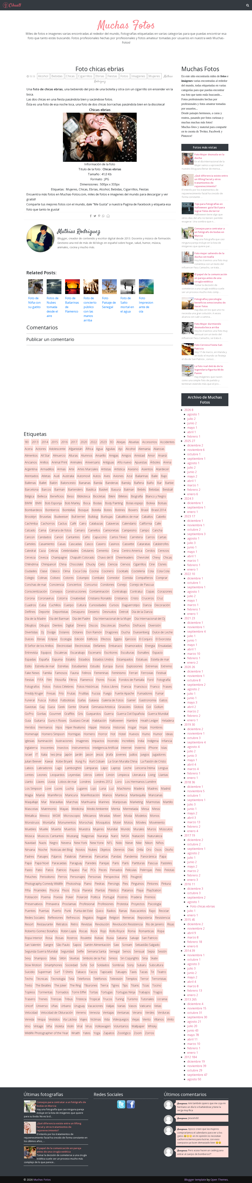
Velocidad (31, 1012)
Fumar (159, 693)
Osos (158, 850)
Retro (74, 924)
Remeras (128, 918)
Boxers (133, 510)
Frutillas (84, 693)
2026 (188, 410)
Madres (152, 788)
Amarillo (100, 455)
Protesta (122, 904)
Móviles (141, 822)
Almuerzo (59, 455)
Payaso (74, 870)
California (145, 523)
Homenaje (31, 734)
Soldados (103, 965)
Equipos (46, 653)
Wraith (75, 1033)
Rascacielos (138, 911)
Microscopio (71, 816)
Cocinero (108, 571)
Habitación (99, 720)
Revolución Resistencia (128, 924)
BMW (28, 503)
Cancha (157, 530)
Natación (138, 836)
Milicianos (89, 816)
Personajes (77, 877)
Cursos (114, 605)
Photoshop (73, 884)
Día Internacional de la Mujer (112, 619)
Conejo (122, 585)
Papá (28, 863)
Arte (71, 469)
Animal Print (59, 462)
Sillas (53, 958)
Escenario (94, 653)
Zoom (138, 1033)
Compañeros (144, 578)
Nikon (149, 843)
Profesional (86, 904)
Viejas (135, 1019)
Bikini (111, 496)
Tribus (69, 999)
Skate (154, 958)
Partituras (138, 863)
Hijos (59, 727)
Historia (105, 727)
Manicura (71, 795)
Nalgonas (87, 836)
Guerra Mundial (158, 714)
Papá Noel (42, 863)
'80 (27, 442)
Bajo (164, 476)
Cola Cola (163, 571)
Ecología (65, 639)
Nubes (92, 850)
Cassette (128, 544)
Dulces (29, 639)
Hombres (156, 727)
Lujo (93, 788)
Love (48, 788)
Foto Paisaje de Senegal (109, 302)
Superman (44, 972)
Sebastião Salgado (147, 945)
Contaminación (99, 591)
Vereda (29, 1019)
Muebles (30, 829)
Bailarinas (141, 476)
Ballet (42, 483)
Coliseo (55, 578)
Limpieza (123, 775)
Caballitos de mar (127, 517)
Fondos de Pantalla (131, 680)
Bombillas (68, 510)
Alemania (144, 449)
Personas (94, 877)
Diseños (124, 625)
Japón (68, 754)
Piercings (114, 884)
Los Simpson (33, 788)
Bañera (139, 483)
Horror (102, 734)
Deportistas (60, 612)
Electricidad (64, 646)
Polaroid (82, 897)
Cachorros (48, 523)
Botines (120, 510)
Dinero (81, 625)
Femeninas (101, 673)
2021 (189, 618)
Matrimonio (48, 809)
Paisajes (42, 856)
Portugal (108, 897)
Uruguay (79, 1006)
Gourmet (55, 714)
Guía (28, 720)
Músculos (165, 829)
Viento (146, 1019)
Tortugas (107, 992)
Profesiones (106, 904)
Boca (86, 503)
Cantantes (73, 537)
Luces (58, 788)
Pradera (136, 897)
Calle (158, 523)
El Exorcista (163, 639)
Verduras (164, 1012)
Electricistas (82, 646)
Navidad (30, 843)
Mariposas (120, 802)
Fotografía (163, 680)
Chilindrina (31, 564)
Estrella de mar (44, 666)
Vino (27, 1026)
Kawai (49, 761)
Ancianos (31, 462)
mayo (192, 428)
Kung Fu (80, 761)
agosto (193, 414)
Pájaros (56, 856)
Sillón (62, 958)
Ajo (120, 449)
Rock (94, 931)
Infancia (166, 741)
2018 (189, 782)
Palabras (70, 856)
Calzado (30, 530)
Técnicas (42, 979)
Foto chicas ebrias (202, 906)
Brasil (144, 510)
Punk (67, 911)
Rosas (59, 938)
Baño (150, 483)
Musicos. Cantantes (50, 836)
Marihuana (88, 802)
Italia (44, 754)
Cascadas (75, 544)
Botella (96, 510)
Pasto (28, 870)
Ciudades (31, 571)
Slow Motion (33, 965)
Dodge (51, 632)
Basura (116, 489)
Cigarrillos (85, 76)
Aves (107, 476)
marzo (193, 485)
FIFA (40, 680)
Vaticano (145, 1006)
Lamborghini (73, 768)
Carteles (30, 544)
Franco (155, 686)
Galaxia (94, 700)
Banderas (111, 483)
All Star (45, 455)
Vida (107, 1019)
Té (152, 972)
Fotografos (32, 686)
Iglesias (29, 741)
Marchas (72, 802)
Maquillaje (31, 802)
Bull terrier (78, 517)
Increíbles (128, 741)
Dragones (111, 632)
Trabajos (144, 992)
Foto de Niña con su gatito (34, 302)
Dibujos (44, 625)
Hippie (92, 727)
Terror (144, 979)
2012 (190, 1057)
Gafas (82, 700)
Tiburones (90, 985)
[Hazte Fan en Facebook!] (130, 1104)
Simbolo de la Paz (94, 958)
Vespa (41, 1019)
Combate (98, 578)
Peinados (116, 870)
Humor (157, 734)
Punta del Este (83, 911)
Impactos (98, 741)
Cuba (42, 605)
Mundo (125, 829)
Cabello (161, 517)
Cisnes (162, 564)
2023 (103, 442)
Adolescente (57, 449)
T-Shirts (68, 972)
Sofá (84, 965)
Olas (131, 850)
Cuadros (30, 605)
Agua (99, 449)
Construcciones (76, 591)
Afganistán (75, 449)
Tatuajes (121, 972)
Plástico (113, 890)
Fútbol (53, 700)
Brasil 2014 (158, 510)
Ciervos (125, 564)
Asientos (147, 469)
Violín (70, 1026)
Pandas (116, 856)
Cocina (94, 571)
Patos (49, 870)
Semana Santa (96, 951)
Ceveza (43, 557)
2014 (45, 442)
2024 (188, 498)
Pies (125, 884)
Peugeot (136, 877)
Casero (101, 544)
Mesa (145, 809)
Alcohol (43, 76)
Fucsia (96, 693)
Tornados (62, 992)
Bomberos (52, 510)
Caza (42, 551)
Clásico (55, 571)
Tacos (93, 972)
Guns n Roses (57, 720)
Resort (29, 924)
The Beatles (43, 985)
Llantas (163, 775)
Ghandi (83, 707)
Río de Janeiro (155, 924)
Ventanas (123, 1012)
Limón (110, 775)
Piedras (100, 884)
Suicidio (30, 972)
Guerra (108, 714)
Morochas (86, 822)
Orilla (140, 850)
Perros (62, 877)
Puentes (30, 911)
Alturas (73, 455)
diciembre (195, 445)
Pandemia (130, 856)
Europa (108, 666)
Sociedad (71, 965)
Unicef (29, 1006)
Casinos (114, 544)
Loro (118, 782)
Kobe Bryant (64, 761)
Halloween (116, 720)
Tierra (104, 985)
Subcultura (156, 965)
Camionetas (111, 530)
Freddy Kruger (34, 693)
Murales (138, 829)
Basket (103, 489)
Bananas (85, 483)
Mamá (40, 795)
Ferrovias (147, 673)
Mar (44, 802)
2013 (35, 442)
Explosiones (134, 666)
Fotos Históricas (88, 686)
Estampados (125, 659)
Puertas (44, 911)
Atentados (31, 476)
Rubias (98, 938)
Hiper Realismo (75, 727)
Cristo (135, 598)
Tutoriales (147, 999)
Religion (114, 918)
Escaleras (60, 653)
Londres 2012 (103, 782)
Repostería (144, 918)
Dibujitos (30, 625)
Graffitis (69, 714)
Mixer (117, 816)
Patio (39, 870)
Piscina (54, 890)
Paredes (90, 863)
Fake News (32, 673)
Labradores (44, 768)
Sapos (77, 945)
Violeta (59, 1026)
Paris (115, 863)
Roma (131, 931)
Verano (137, 1012)
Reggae (101, 918)
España (44, 659)
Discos (93, 625)
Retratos (62, 924)
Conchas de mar (35, 585)
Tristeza (81, 999)
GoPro (29, 714)
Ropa (160, 931)
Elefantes (99, 646)
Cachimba (31, 523)
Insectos (62, 748)
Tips (125, 985)
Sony (130, 965)
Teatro (161, 972)
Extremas (152, 666)
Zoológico (124, 1033)
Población (31, 897)
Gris (80, 714)
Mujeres (155, 76)
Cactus (62, 523)
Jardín (78, 754)
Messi (156, 809)
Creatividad (77, 598)
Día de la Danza (142, 612)
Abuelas (134, 442)
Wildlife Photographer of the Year (46, 1033)
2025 (189, 441)
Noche (42, 850)
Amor (151, 455)
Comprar (162, 578)
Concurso (90, 585)
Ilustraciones (64, 741)
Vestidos (54, 1019)
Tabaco (81, 972)
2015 (54, 442)
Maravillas (56, 802)
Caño (86, 537)
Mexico (44, 816)
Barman (59, 489)
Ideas (169, 734)
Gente (72, 707)
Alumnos (86, 455)
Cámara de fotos (60, 530)
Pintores (152, 884)
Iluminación (45, 741)
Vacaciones (95, 1006)
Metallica (31, 816)
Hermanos (45, 727)
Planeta (87, 890)
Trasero (30, 999)
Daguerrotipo (131, 605)
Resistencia (162, 918)
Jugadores (159, 754)
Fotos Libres (110, 686)
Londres (85, 782)
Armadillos (47, 469)
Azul (129, 476)
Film (49, 680)
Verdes (149, 1012)
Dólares (78, 632)
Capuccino (100, 537)
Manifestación (90, 795)
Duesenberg (141, 632)
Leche (127, 768)
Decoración (162, 605)
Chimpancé (48, 564)
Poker (69, 897)
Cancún (30, 537)
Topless (30, 992)
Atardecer (162, 469)
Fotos (124, 76)
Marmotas (153, 802)
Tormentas (45, 992)
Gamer (131, 700)
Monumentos (67, 822)
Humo (146, 734)
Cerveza (30, 557)
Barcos (46, 489)
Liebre (99, 775)
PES (124, 877)
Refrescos (73, 918)
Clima (66, 571)
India (141, 741)
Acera (28, 449)
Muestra (84, 829)
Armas (61, 469)
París (125, 863)
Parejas (104, 863)
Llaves (40, 782)
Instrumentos (80, 748)
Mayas (64, 809)
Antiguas (108, 462)
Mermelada (130, 809)
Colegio (29, 578)
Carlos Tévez (118, 537)
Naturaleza (154, 836)
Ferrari (133, 673)
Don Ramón (94, 632)
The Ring (75, 985)
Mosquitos (103, 822)
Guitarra (39, 720)
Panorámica (148, 856)
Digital (70, 625)
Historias (119, 727)
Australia (68, 476)
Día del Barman (59, 619)
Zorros (149, 1033)
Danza (147, 605)
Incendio (113, 741)
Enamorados (133, 646)
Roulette (86, 938)
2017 (74, 442)
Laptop (115, 768)
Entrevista (31, 653)
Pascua (153, 863)
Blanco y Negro (156, 496)
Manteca (121, 795)
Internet (126, 748)
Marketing (136, 802)
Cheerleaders (125, 557)
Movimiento (157, 822)
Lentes (29, 775)
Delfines (30, 612)
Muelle (43, 829)
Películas (131, 870)
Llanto (29, 782)
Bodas (97, 503)
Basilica (91, 489)
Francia (126, 686)
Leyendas (74, 775)
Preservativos (34, 904)
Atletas (46, 476)
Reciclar (164, 911)
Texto (28, 985)
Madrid (165, 788)
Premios (149, 897)
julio (191, 419)
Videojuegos (121, 1019)
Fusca (42, 700)
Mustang (72, 836)
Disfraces (139, 625)
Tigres (115, 985)
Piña (27, 890)
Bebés (141, 489)
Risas (170, 924)
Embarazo (115, 646)
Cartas (162, 537)
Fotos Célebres (63, 686)
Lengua (163, 768)
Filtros (73, 680)
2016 (64, 442)
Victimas (95, 1019)
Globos (138, 707)
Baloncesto (68, 483)
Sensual (139, 951)
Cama (42, 530)
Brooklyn (30, 517)
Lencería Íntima (145, 768)
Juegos (144, 754)
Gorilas (41, 714)
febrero (193, 436)
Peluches (31, 877)
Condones (107, 585)
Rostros (72, 938)
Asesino (133, 469)
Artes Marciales (87, 469)
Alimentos (31, 455)
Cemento (103, 551)
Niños (160, 843)
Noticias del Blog (61, 850)
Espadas (30, 659)
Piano (88, 884)
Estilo (28, 666)
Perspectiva (111, 877)
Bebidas (57, 76)
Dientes (57, 625)
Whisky (152, 1026)
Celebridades (69, 551)
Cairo (82, 523)
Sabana (122, 938)
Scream (127, 945)
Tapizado (106, 972)
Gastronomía (147, 700)
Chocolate (76, 564)
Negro (53, 843)
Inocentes (47, 748)
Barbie (169, 483)
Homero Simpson (53, 734)
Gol (148, 707)
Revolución (102, 924)
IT (36, 754)
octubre (194, 454)
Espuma (57, 659)
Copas (150, 591)
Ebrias (100, 76)
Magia (29, 795)
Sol (92, 965)
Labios (29, 768)
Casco (89, 544)
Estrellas (63, 666)
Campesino (129, 530)
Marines (104, 802)
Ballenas (30, 483)
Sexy (28, 958)
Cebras (53, 551)
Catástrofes (161, 544)
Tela (71, 979)
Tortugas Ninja (125, 992)
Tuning (119, 999)
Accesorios (149, 442)
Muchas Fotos (126, 26)
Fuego (107, 693)
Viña (49, 1026)
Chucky (90, 564)
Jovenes (121, 754)
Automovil (83, 476)
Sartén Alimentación (97, 945)
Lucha (69, 788)
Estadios (84, 659)
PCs (93, 870)
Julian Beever (33, 761)
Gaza (51, 707)
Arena (167, 462)
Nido (119, 843)
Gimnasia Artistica (103, 707)
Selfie (80, 951)
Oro (148, 850)
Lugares (82, 788)
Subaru (141, 965)
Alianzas (158, 449)
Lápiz (104, 768)
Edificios (92, 639)
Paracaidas (59, 863)
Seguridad (67, 951)
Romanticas (146, 931)
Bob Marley (72, 503)
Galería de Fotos (113, 700)
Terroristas (159, 979)
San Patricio (150, 938)
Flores (100, 680)
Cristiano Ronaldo (100, 598)
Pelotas (169, 870)
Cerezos (163, 551)
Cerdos (150, 551)
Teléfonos (100, 979)
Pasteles (166, 863)
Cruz (160, 598)
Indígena (152, 741)
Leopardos (57, 775)
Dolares (64, 632)
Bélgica (29, 496)
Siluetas (74, 958)
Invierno (140, 748)
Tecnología (58, 979)
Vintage (38, 1026)
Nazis (42, 843)
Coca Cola (80, 571)
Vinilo (170, 1019)
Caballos (147, 517)
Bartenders (75, 489)
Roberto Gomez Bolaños (41, 931)
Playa (139, 890)
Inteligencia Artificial (105, 748)
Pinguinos (137, 884)
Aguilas (110, 449)
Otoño (169, 850)
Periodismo (47, 877)
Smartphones (53, 965)
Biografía (137, 496)
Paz (84, 870)
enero (192, 494)
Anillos (44, 462)
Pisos (65, 890)
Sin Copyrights (129, 958)
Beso (70, 496)
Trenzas (56, 999)
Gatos (163, 700)
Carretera (136, 537)
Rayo (152, 911)
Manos (107, 795)
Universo (42, 1006)
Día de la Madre (35, 619)
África (89, 449)
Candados (44, 537)
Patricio (61, 870)
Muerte (56, 829)
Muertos (70, 829)
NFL (110, 843)
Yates (86, 1033)
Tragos (157, 992)
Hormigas (74, 734)
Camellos (94, 530)
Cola (151, 571)
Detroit (123, 612)
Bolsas (162, 503)
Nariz (114, 836)
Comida (128, 578)
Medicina (78, 809)
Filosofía (60, 680)
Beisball (168, 489)
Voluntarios (121, 1026)
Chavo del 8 (105, 557)
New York (80, 843)
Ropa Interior (33, 938)
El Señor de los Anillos (39, 646)
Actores (41, 449)
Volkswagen (103, 1026)
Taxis (133, 972)
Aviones (118, 476)
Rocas (83, 931)
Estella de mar (160, 659)
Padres (29, 856)
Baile (154, 476)
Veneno (81, 1012)
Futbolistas (67, 700)
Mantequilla (137, 795)
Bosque (83, 510)
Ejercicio (130, 639)
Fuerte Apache (124, 693)
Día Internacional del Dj (149, 619)
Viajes (83, 1019)
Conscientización (36, 591)
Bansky (126, 483)
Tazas (144, 972)
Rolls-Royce (117, 931)
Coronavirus (46, 598)
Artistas (106, 469)
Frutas (71, 693)
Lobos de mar (67, 782)
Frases (167, 686)
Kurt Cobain (97, 761)
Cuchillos (55, 605)
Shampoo (40, 958)
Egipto (118, 639)
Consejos (56, 591)
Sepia (151, 951)
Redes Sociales (35, 918)
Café (73, 523)
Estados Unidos (103, 659)
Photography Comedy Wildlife (44, 884)
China (62, 564)
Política (95, 897)
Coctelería (138, 571)
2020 (83, 442)
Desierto (93, 612)
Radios (111, 911)
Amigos (126, 455)
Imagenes (139, 76)
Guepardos (93, 714)
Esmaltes (143, 653)
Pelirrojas (146, 870)
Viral (79, 1026)
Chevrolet (143, 557)
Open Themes (219, 1179)
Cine (152, 564)
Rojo (103, 931)
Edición (79, 639)
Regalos (88, 918)
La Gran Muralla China (122, 761)
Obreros (119, 850)
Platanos (127, 890)
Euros (119, 666)
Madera (139, 788)
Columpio (83, 578)
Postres (122, 897)
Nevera (66, 843)
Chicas (70, 76)
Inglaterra (31, 748)
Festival (161, 673)
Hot (112, 734)
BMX (38, 503)
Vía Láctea (70, 1019)
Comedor (113, 578)
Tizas (145, 985)
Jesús (99, 754)
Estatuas (142, 659)
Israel (28, 754)
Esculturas (127, 653)
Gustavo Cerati (79, 720)
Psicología (154, 904)
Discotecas (108, 625)
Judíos (133, 754)
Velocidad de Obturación (57, 1012)
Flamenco (86, 680)
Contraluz (136, 591)
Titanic (135, 985)
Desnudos (109, 612)
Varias (121, 1006)
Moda (128, 816)
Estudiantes (79, 666)
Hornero (89, 734)
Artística (119, 469)
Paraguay (76, 863)
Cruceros (148, 598)
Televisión (116, 979)
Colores (68, 578)
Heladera (168, 720)
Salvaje (134, 938)
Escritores (111, 653)
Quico (99, 911)
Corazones (165, 591)
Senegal (114, 951)
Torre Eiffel (79, 992)
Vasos (133, 1006)
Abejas (121, 442)
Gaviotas (30, 707)
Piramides (40, 890)
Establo (70, 659)
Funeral (30, 700)
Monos (154, 816)
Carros (150, 537)
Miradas (104, 816)
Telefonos (83, 979)
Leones (42, 775)
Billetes (123, 496)
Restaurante (45, 924)
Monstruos (32, 822)
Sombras (118, 965)
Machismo (124, 788)
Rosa (48, 938)
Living (151, 775)
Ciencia (112, 564)
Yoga (97, 1033)
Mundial (112, 829)
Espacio (157, 653)
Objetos (105, 850)
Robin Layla (68, 931)
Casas (62, 544)
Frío (61, 693)
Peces (103, 870)
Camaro (80, 530)
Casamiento (46, 544)
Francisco (140, 686)
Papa (162, 856)
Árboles (155, 462)
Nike (139, 843)
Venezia (94, 1012)
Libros (88, 775)
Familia (47, 673)
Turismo (132, 999)
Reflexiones (55, 918)
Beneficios (57, 496)
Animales (76, 462)
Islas (164, 748)
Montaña (49, 822)
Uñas (54, 1006)
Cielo (101, 564)
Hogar (132, 727)
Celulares (88, 551)
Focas (112, 680)
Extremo (166, 666)
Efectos (106, 639)
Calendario (129, 523)
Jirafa (109, 754)
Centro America (132, 551)
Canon (58, 537)
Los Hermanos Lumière (140, 782)
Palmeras (85, 856)
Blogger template (195, 1179)
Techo (29, 979)
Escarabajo (77, 653)
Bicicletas (99, 496)
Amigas (113, 455)
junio (192, 423)
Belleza (42, 496)
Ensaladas (165, 646)
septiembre (196, 459)
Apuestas (141, 462)
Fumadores (144, 693)
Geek (61, 707)
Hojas (143, 727)
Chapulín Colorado (82, 557)
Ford (150, 680)
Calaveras (112, 523)
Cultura (81, 605)
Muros (151, 829)
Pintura (166, 884)
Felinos (86, 673)
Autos (97, 476)
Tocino (156, 985)
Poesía (58, 897)
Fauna (74, 673)
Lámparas (91, 768)
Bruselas (45, 517)
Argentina (31, 469)
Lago (58, 768)
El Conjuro (145, 639)
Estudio (95, 666)
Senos (126, 951)
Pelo (158, 870)
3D (111, 442)
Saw (116, 945)
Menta (115, 809)
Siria (145, 958)
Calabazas (96, 523)
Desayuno (78, 612)
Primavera (52, 904)
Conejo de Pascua (142, 585)
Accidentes (167, 442)
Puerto (56, 911)
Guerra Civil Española (130, 714)
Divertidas (31, 632)
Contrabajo (119, 591)
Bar (159, 483)
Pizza (75, 890)
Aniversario (92, 462)
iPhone (153, 748)
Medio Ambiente (97, 809)
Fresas (51, 693)
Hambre (132, 720)
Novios (80, 850)
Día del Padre (81, 619)
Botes (108, 510)
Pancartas (101, 856)
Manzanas (156, 795)
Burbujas (107, 517)
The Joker (60, 985)
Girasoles (124, 707)
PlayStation (153, 890)
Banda (98, 483)
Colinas (42, 578)
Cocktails (122, 571)
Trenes (43, 999)
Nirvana (30, 850)
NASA (125, 836)
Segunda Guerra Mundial (41, 951)
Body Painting (114, 503)
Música (29, 836)
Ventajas (108, 1012)
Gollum (158, 707)
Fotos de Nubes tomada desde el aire (52, 307)
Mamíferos (55, 795)
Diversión (154, 625)
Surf (57, 972)
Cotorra (62, 598)
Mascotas (31, 809)
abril (191, 432)
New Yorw (97, 843)
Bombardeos (33, 510)
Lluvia (51, 782)
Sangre (48, 945)
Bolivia (150, 503)
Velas (157, 1006)
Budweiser (61, 517)
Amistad (139, 455)
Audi (56, 476)
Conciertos (74, 585)
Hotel (122, 734)
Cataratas (143, 544)
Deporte (44, 612)
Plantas (100, 890)
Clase (43, 571)
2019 (189, 725)
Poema (45, 897)
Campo (144, 530)
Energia (150, 646)
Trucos (107, 999)
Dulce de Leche (162, 632)
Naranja (102, 836)
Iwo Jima (55, 754)
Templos (131, 979)
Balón (53, 483)
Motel (117, 822)
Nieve (129, 843)
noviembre (196, 450)
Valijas (110, 1006)
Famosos (61, 673)
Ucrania (162, 999)
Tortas (93, 992)
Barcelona (31, 489)
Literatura (138, 775)
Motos (128, 822)
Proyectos (138, 904)
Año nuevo (124, 462)
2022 (93, 442)
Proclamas (69, 904)
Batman (129, 489)
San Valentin (33, 945)
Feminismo (119, 673)
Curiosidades (97, 605)
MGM (56, 816)
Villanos (159, 1019)
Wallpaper (138, 1026)
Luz (111, 788)
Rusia (110, 938)
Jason (89, 754)
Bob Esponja (53, 503)
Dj (42, 632)
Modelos (141, 816)
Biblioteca (83, 496)
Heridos (30, 727)
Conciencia (56, 585)
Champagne (59, 557)
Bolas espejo (134, 503)
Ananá (162, 455)
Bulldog (93, 517)
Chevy (156, 557)
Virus (88, 1026)
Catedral (30, 551)
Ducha (125, 632)
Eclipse (52, 639)
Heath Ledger (149, 720)
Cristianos (121, 598)
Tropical (94, 999)
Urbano (66, 1006)
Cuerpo (69, 605)
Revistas (86, 924)
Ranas (123, 911)
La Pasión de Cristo (153, 761)
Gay (42, 707)
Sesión (162, 951)
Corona (30, 598)
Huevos (134, 734)
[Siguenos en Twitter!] (121, 1104)
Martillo (168, 802)
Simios (113, 958)
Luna (102, 788)
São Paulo (63, 945)
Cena (115, 551)
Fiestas (113, 76)
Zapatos (108, 1033)
